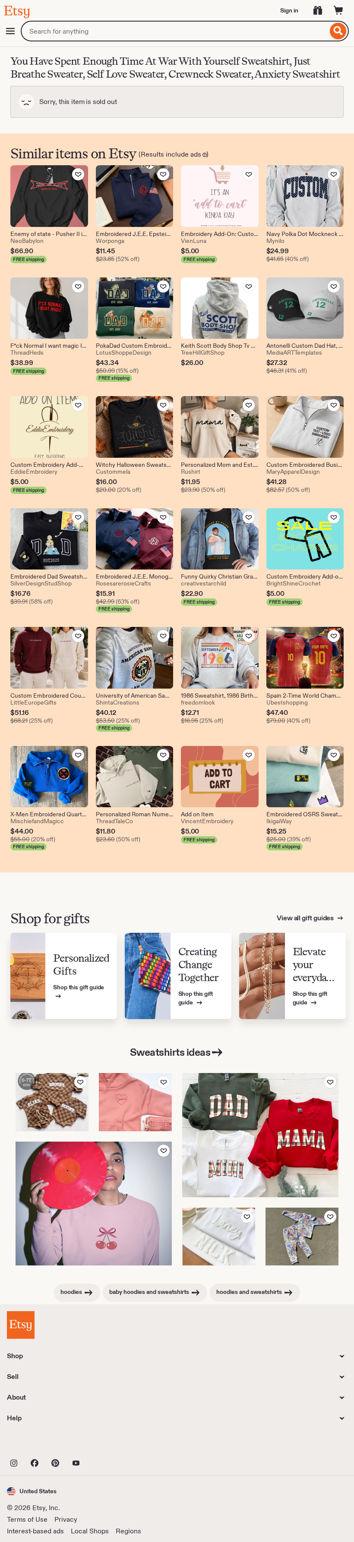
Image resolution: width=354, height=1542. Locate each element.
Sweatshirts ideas (170, 1052)
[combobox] (174, 31)
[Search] (338, 31)
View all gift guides (306, 918)
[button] (31, 1491)
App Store (36, 1444)
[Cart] (338, 10)
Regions (128, 1531)
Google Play (101, 1444)
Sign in (289, 10)
